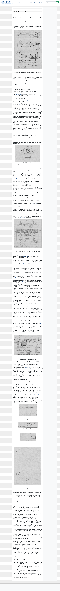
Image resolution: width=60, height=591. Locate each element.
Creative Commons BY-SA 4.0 (32, 584)
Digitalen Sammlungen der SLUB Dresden (32, 585)
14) (30, 195)
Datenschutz (28, 588)
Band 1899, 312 (17, 5)
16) (36, 392)
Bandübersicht (32, 2)
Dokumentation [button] (39, 2)
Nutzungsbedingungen (10, 587)
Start (28, 2)
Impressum (32, 588)
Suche (58, 2)
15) (29, 200)
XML (19, 12)
